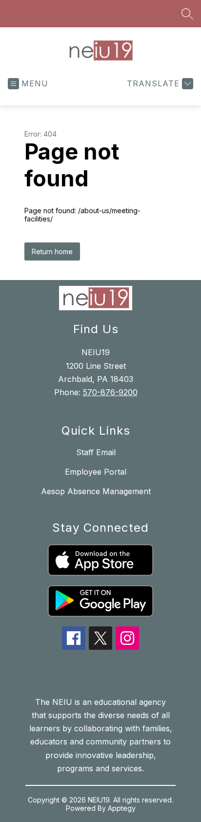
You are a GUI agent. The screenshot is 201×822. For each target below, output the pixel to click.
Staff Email (96, 452)
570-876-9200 (110, 392)
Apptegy (122, 808)
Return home (52, 251)
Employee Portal (95, 472)
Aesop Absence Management (96, 491)
